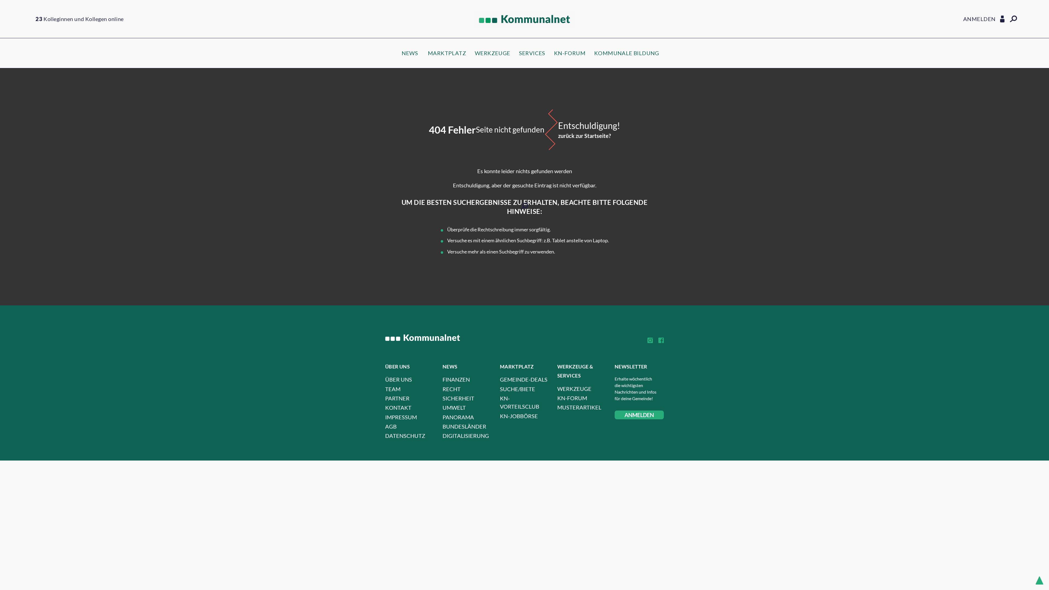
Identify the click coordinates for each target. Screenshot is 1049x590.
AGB (391, 426)
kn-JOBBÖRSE (519, 416)
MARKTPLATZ (447, 53)
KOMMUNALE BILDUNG (626, 53)
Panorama (458, 417)
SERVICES (532, 53)
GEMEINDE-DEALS (523, 379)
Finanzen (456, 379)
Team (392, 389)
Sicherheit (458, 398)
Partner (397, 398)
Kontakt (398, 407)
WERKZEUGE (492, 53)
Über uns (398, 379)
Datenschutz (405, 435)
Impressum (401, 417)
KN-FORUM (569, 53)
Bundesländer (464, 426)
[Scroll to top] (1039, 580)
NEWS (410, 53)
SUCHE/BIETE (517, 389)
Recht (452, 389)
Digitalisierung (466, 435)
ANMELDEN (639, 415)
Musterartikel (579, 407)
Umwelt (454, 407)
